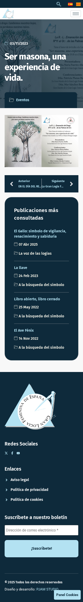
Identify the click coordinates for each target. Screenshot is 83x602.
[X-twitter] (6, 453)
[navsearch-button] (58, 4)
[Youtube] (18, 453)
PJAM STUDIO (47, 589)
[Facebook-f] (12, 453)
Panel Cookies (67, 595)
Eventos (22, 100)
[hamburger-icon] (76, 13)
